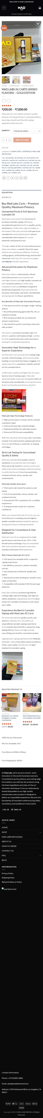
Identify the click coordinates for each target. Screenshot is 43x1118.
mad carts (5, 160)
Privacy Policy (7, 873)
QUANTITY (6, 130)
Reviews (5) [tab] (6, 197)
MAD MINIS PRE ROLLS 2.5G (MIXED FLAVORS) (31, 717)
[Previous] (5, 47)
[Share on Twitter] (13, 178)
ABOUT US (6, 841)
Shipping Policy (8, 877)
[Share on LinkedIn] (25, 178)
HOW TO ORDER (9, 846)
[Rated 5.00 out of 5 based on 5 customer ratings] (21, 106)
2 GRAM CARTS (28, 86)
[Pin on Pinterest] (21, 178)
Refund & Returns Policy (12, 882)
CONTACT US (7, 851)
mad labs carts (14, 165)
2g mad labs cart (20, 158)
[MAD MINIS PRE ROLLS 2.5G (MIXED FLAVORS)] (32, 702)
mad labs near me (28, 168)
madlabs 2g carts (32, 170)
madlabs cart (6, 173)
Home (4, 86)
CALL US (5, 810)
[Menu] (4, 8)
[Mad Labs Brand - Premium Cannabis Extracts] (21, 8)
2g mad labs (10, 158)
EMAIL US (17, 810)
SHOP (4, 832)
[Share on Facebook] (8, 178)
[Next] (37, 47)
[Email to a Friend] (17, 178)
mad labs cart (27, 163)
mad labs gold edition (14, 168)
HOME (5, 827)
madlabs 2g (10, 170)
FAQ (4, 855)
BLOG (4, 860)
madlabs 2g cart (20, 170)
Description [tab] (7, 192)
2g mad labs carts (33, 158)
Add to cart (22, 140)
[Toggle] (40, 832)
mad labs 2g (32, 160)
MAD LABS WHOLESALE (12, 837)
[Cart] (39, 7)
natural (8, 261)
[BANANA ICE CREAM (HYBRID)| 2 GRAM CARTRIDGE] (11, 702)
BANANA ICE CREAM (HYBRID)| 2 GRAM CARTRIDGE (10, 718)
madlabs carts (16, 173)
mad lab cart (13, 160)
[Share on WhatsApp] (4, 178)
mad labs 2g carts (17, 163)
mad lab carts (23, 160)
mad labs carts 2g (26, 165)
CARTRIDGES (14, 86)
